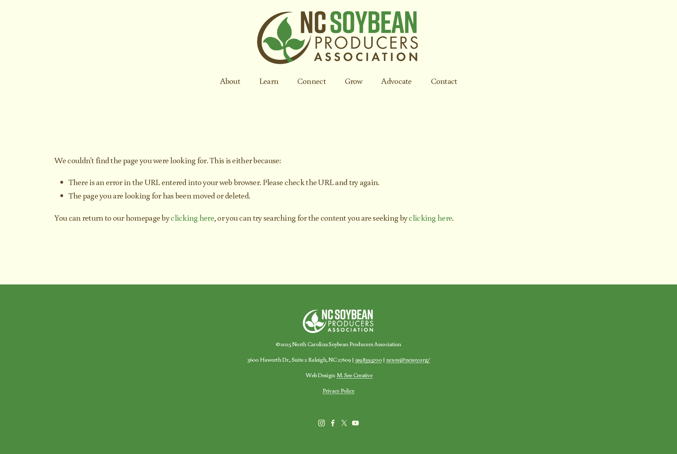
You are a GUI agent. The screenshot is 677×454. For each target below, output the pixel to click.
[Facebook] (332, 423)
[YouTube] (355, 423)
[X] (344, 423)
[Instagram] (321, 423)
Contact (444, 80)
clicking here (192, 217)
